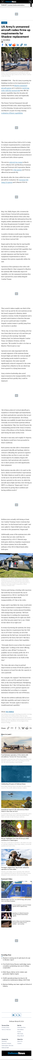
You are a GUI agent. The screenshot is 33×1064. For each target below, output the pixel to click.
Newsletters (20, 1029)
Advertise (4, 1041)
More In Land (6, 734)
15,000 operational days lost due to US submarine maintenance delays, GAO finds (16, 979)
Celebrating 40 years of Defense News (13, 784)
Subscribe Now (21, 1027)
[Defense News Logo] (10, 2)
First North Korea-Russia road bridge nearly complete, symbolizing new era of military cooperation (17, 966)
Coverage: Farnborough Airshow (15, 5)
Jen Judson (6, 40)
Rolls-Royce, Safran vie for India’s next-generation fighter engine (15, 973)
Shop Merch (20, 1036)
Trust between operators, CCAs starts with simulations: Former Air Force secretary (14, 756)
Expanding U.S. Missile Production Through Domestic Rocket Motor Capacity (20, 914)
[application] (16, 889)
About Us (19, 1041)
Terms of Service (6, 1029)
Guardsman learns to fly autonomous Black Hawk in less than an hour (15, 810)
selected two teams (15, 162)
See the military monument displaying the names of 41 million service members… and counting (21, 922)
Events (19, 1031)
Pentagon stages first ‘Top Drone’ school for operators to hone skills (15, 868)
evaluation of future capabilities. (12, 113)
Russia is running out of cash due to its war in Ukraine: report (16, 959)
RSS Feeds (20, 1033)
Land (4, 23)
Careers (19, 1043)
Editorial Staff (5, 1047)
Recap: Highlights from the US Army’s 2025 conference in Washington (15, 839)
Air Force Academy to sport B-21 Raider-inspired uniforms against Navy (21, 905)
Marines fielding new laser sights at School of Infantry (17, 985)
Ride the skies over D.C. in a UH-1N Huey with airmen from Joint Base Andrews (16, 900)
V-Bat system (17, 170)
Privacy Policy (5, 1027)
